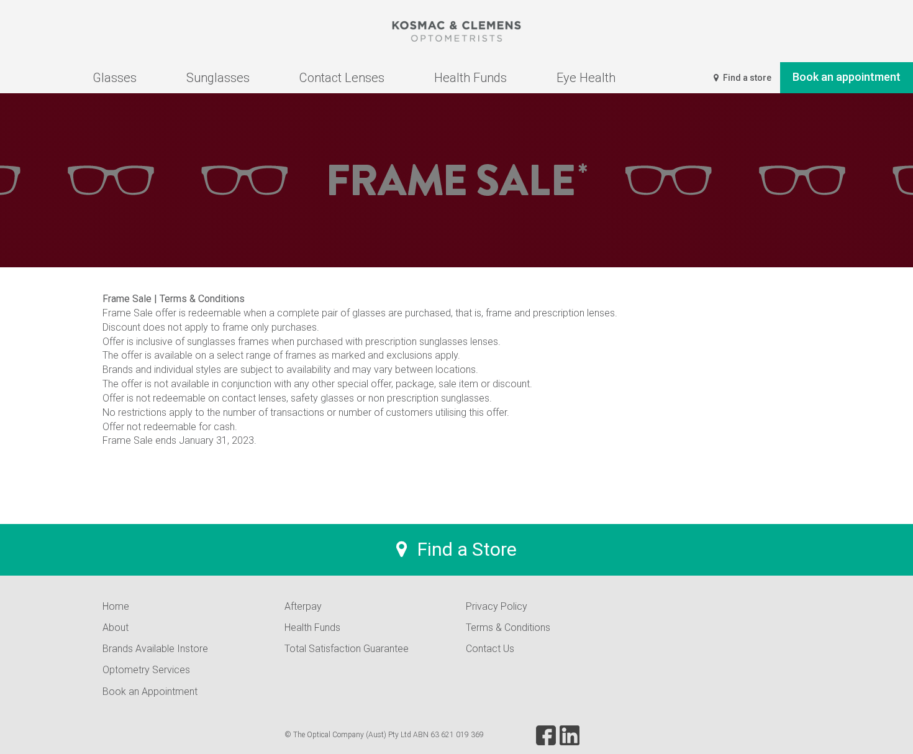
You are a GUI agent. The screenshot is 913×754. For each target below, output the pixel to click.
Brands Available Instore (155, 649)
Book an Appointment (150, 691)
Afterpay (303, 606)
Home (115, 606)
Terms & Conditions (508, 627)
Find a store (746, 78)
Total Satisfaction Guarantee (346, 649)
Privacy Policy (496, 606)
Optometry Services (146, 670)
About (115, 627)
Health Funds (312, 627)
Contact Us (490, 649)
